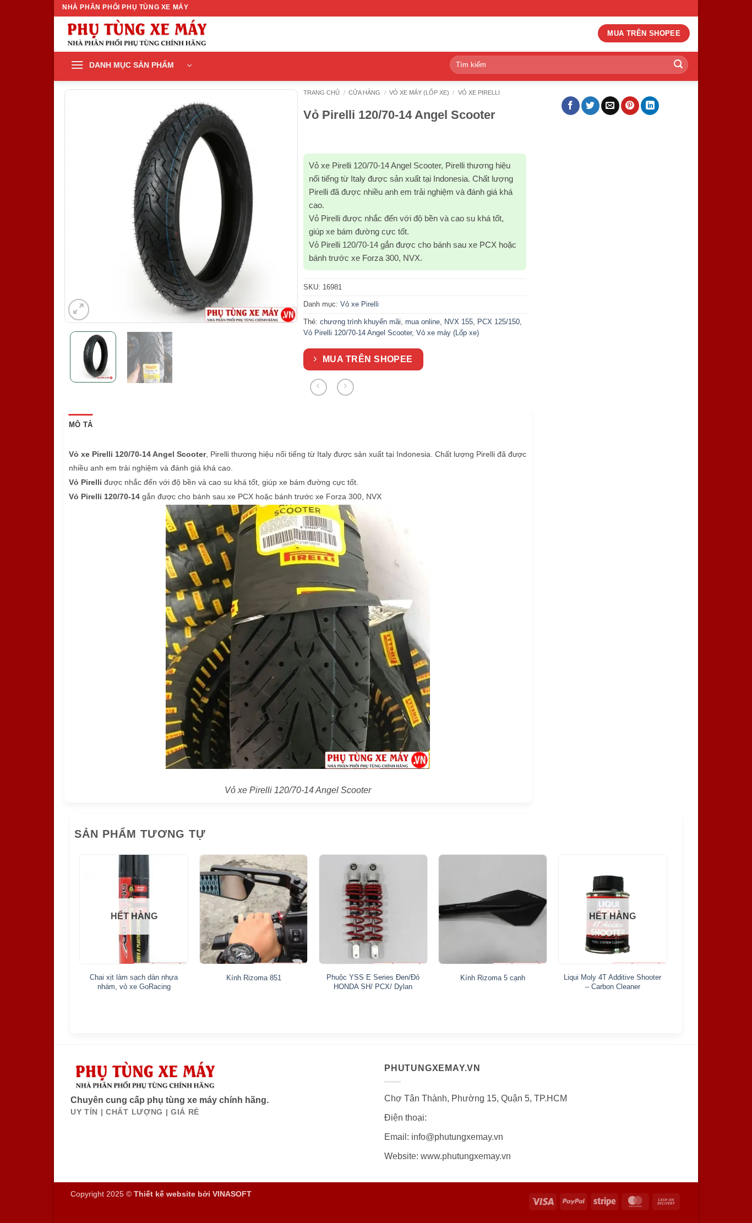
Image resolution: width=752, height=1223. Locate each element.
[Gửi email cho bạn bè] (610, 105)
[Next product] (318, 387)
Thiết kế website (164, 1193)
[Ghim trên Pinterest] (630, 105)
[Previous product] (345, 387)
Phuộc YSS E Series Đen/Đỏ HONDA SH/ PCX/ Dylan (372, 982)
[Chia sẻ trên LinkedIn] (650, 105)
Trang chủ (321, 92)
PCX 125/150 (498, 322)
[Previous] (82, 206)
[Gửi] (678, 65)
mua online (422, 322)
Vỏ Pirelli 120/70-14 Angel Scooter (357, 333)
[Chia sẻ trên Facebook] (571, 105)
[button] (131, 65)
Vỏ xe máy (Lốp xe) (419, 92)
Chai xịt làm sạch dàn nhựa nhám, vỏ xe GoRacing (134, 982)
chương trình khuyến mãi (360, 322)
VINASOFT (232, 1193)
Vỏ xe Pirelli (479, 92)
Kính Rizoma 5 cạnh (492, 978)
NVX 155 (458, 322)
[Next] (280, 206)
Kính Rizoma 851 (253, 978)
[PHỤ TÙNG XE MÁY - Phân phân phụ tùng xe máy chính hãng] (136, 34)
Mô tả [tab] (80, 425)
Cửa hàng (364, 92)
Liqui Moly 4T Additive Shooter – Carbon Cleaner (612, 982)
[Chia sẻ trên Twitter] (590, 105)
